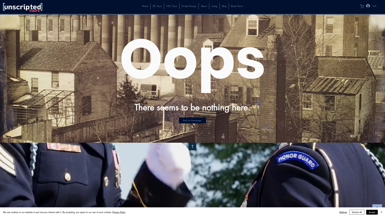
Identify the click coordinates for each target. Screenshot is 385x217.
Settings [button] (343, 212)
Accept (372, 212)
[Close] (381, 212)
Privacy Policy (118, 212)
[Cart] (360, 6)
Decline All (357, 212)
